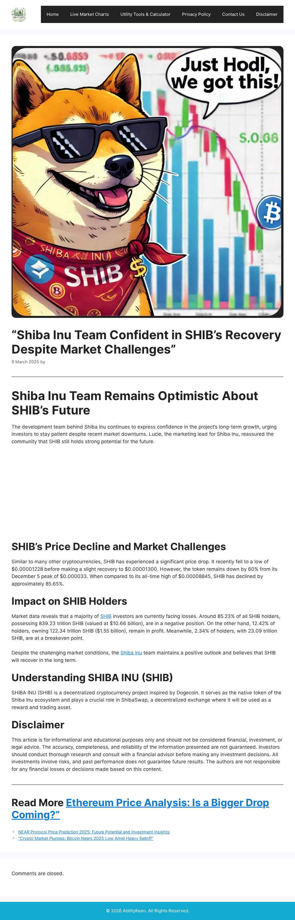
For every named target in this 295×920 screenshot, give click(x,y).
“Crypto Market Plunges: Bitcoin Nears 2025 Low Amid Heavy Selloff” (85, 838)
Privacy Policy (196, 14)
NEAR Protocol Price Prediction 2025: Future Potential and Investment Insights (94, 831)
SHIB (105, 616)
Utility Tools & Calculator (145, 14)
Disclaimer (267, 14)
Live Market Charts (89, 14)
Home (53, 14)
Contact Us (233, 14)
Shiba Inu (131, 653)
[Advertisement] (147, 493)
